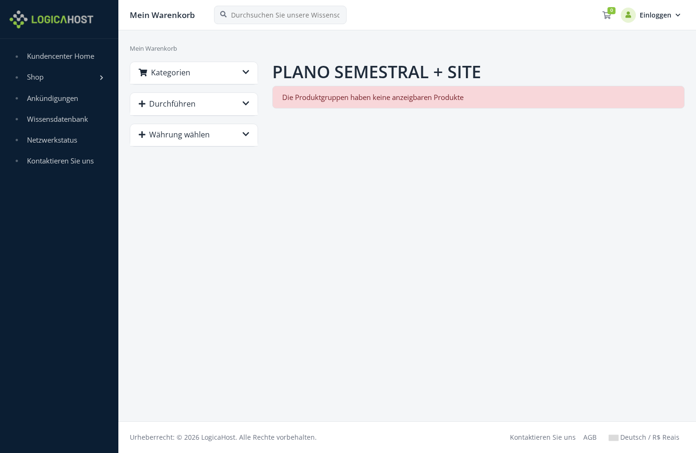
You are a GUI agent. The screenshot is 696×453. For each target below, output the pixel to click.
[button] (59, 77)
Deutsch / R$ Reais (648, 437)
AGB (590, 437)
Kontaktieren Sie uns (543, 437)
